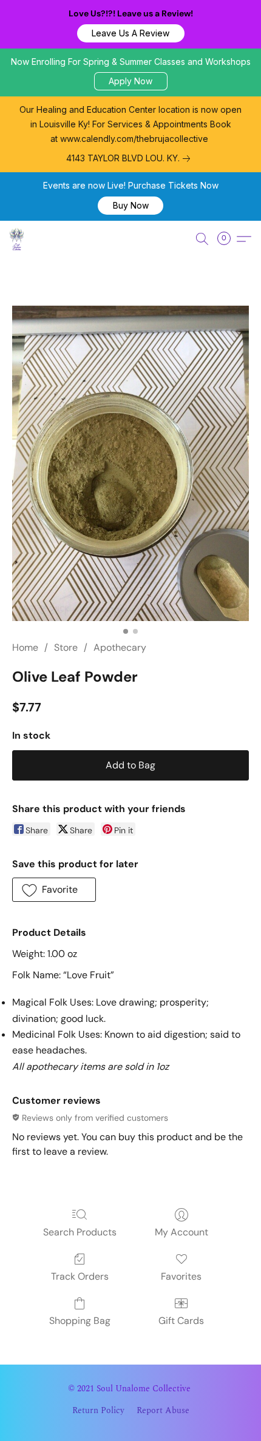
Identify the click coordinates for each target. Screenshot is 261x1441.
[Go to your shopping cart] (228, 239)
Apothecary (119, 647)
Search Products (80, 1232)
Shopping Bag (79, 1320)
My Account (181, 1232)
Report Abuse (163, 1411)
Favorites (181, 1276)
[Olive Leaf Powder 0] (130, 463)
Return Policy (98, 1411)
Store (66, 647)
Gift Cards (181, 1320)
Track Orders (80, 1276)
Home (25, 647)
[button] (131, 33)
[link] (130, 158)
